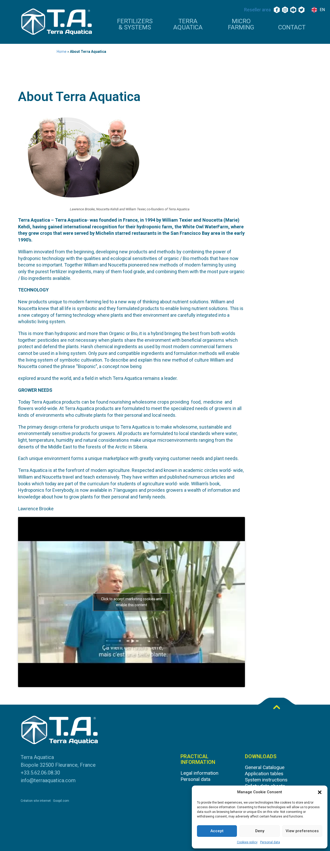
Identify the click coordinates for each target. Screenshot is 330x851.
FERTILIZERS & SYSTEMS (135, 24)
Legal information (199, 773)
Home (62, 51)
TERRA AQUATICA (188, 24)
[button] (319, 792)
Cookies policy (247, 842)
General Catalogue (264, 767)
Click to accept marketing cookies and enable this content (131, 602)
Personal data (270, 842)
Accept (217, 831)
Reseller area (257, 9)
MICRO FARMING (241, 24)
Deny (259, 831)
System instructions (266, 780)
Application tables (264, 774)
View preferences (302, 831)
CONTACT (292, 27)
